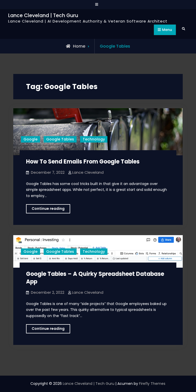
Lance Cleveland (88, 172)
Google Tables (60, 139)
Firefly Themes (152, 383)
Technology (94, 139)
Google (30, 139)
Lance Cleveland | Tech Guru (43, 15)
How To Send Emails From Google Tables (83, 162)
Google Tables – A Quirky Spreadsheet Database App (95, 278)
